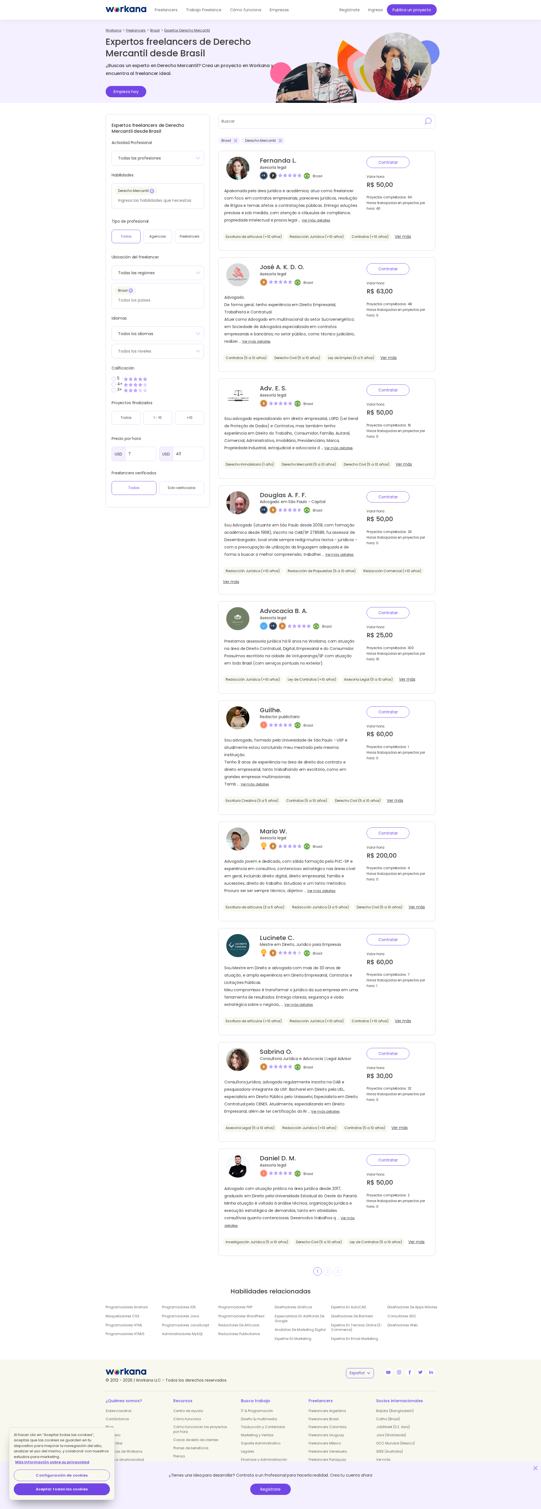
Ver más (403, 236)
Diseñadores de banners (352, 1316)
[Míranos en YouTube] (388, 1372)
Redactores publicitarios (239, 1333)
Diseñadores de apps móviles (412, 1307)
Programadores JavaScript (185, 1325)
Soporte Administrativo (260, 1443)
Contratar (388, 162)
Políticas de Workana (124, 1451)
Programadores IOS (179, 1307)
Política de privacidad (125, 1459)
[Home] (125, 10)
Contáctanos (117, 1419)
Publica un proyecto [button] (412, 10)
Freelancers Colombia (328, 1426)
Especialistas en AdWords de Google (299, 1318)
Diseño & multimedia (259, 1419)
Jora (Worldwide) (391, 1435)
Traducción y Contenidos (263, 1426)
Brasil (317, 176)
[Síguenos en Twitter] (420, 1372)
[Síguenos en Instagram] (399, 1372)
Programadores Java (180, 1316)
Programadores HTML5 (125, 1333)
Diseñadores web (402, 1325)
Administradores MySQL (182, 1333)
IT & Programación (257, 1410)
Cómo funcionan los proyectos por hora (200, 1429)
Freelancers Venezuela (328, 1451)
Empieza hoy (126, 91)
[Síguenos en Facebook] (409, 1372)
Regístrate (270, 1489)
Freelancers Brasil (324, 1419)
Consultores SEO (401, 1316)
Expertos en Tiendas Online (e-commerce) (356, 1327)
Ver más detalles (316, 220)
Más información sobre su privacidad (52, 1462)
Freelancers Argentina (327, 1410)
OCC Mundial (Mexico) (395, 1443)
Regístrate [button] (350, 10)
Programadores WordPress (241, 1316)
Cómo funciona (245, 10)
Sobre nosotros (119, 1410)
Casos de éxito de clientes (195, 1439)
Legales (247, 1451)
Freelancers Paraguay (327, 1459)
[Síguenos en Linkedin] (431, 1372)
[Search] (428, 121)
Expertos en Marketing (293, 1338)
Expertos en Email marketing (354, 1338)
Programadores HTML (124, 1325)
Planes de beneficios (191, 1448)
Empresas (279, 10)
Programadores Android (127, 1307)
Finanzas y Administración (264, 1459)
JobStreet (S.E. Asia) (393, 1426)
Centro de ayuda (188, 1410)
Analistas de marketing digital (300, 1329)
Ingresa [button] (375, 10)
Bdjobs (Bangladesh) (395, 1410)
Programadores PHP (235, 1307)
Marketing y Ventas (257, 1435)
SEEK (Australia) (389, 1451)
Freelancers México (325, 1443)
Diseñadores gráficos (293, 1307)
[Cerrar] (535, 1468)
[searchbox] (156, 200)
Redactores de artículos (239, 1325)
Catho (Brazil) (388, 1419)
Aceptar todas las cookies (62, 1489)
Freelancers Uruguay (326, 1435)
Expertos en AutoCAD (348, 1307)
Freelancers (166, 10)
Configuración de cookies (62, 1475)
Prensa (179, 1456)
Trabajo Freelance (203, 10)
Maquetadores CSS (122, 1316)
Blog (110, 1426)
